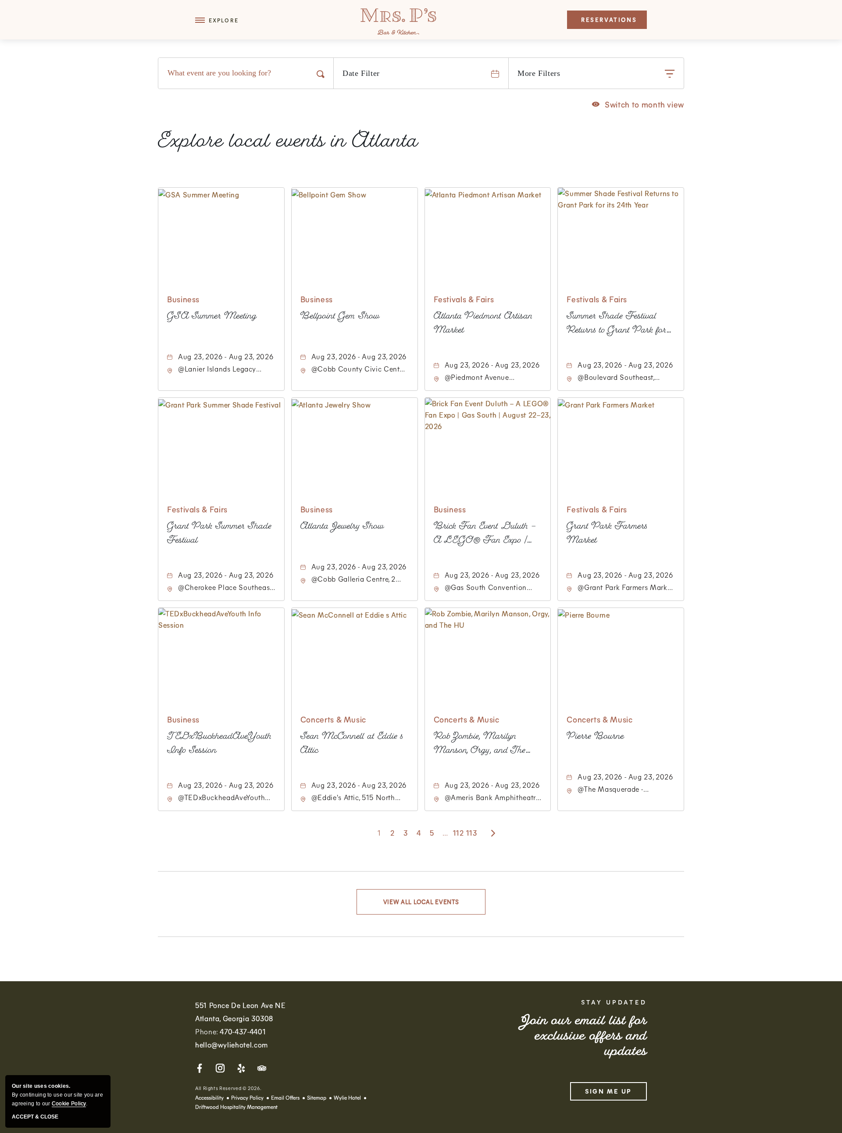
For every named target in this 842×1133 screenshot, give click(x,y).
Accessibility (209, 1097)
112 (458, 832)
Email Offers (285, 1097)
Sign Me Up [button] (608, 1091)
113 (471, 832)
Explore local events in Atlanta (288, 143)
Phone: (230, 1031)
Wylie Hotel (347, 1097)
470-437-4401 (243, 1031)
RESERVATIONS (609, 19)
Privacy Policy (247, 1097)
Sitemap (316, 1097)
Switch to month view (638, 104)
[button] (217, 22)
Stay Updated (614, 1002)
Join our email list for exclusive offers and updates (584, 1037)
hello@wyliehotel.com (231, 1044)
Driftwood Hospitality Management (236, 1106)
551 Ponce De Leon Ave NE (240, 1012)
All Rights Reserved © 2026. (228, 1088)
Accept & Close (35, 1117)
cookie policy (69, 1104)
